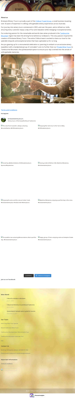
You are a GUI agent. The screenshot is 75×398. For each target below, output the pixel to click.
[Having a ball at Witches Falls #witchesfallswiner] (56, 180)
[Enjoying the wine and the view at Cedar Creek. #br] (19, 217)
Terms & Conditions (6, 363)
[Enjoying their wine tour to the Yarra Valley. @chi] (56, 143)
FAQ (2, 341)
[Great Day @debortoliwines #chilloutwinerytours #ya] (19, 180)
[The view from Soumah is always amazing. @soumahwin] (19, 143)
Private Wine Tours (64, 47)
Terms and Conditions (9, 110)
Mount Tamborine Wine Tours (10, 328)
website (42, 391)
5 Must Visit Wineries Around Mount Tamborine (21, 305)
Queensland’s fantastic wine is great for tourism (21, 311)
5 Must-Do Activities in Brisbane (16, 298)
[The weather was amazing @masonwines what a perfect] (19, 254)
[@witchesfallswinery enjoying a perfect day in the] (56, 217)
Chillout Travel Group (43, 21)
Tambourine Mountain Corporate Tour (12, 336)
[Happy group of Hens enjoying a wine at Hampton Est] (56, 254)
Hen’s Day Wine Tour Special (9, 323)
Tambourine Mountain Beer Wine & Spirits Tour (15, 332)
